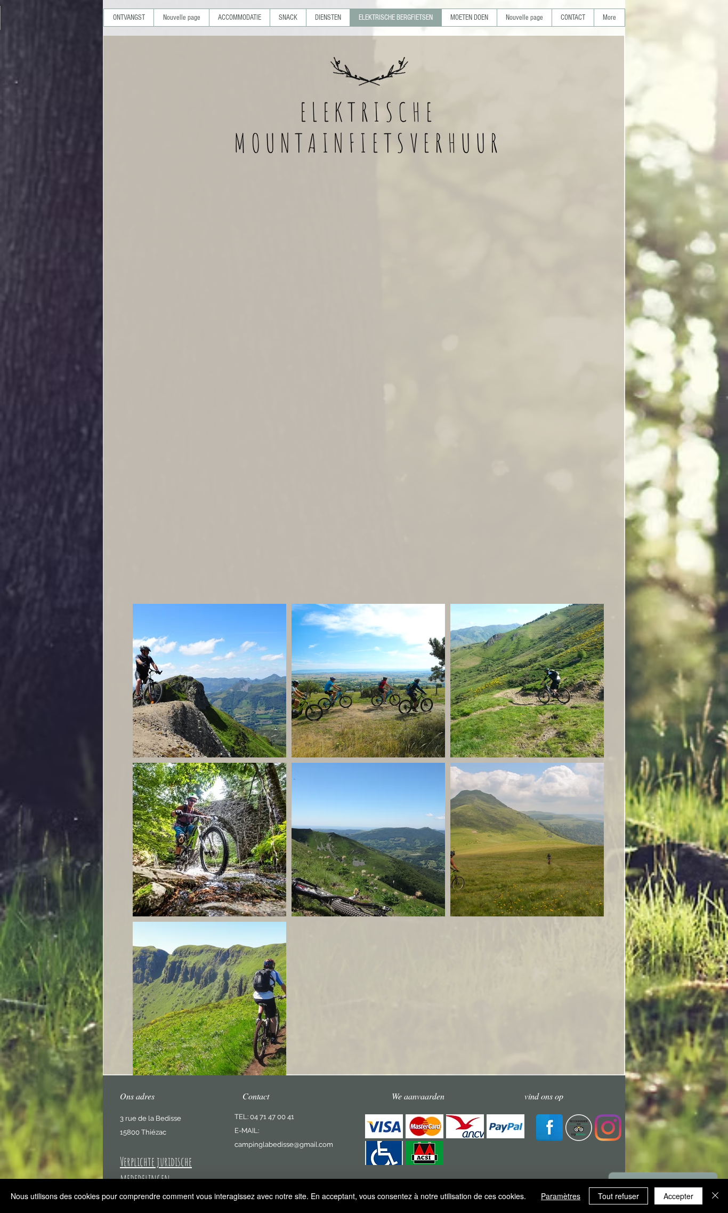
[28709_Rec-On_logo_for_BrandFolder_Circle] (578, 1127)
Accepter (678, 1196)
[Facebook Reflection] (549, 1127)
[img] (384, 1126)
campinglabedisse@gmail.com (283, 1144)
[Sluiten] (715, 1195)
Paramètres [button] (560, 1196)
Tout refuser (618, 1196)
